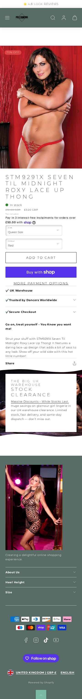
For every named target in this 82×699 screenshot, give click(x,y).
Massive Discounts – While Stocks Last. (40, 401)
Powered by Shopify (41, 682)
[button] (7, 17)
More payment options (41, 283)
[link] (63, 17)
